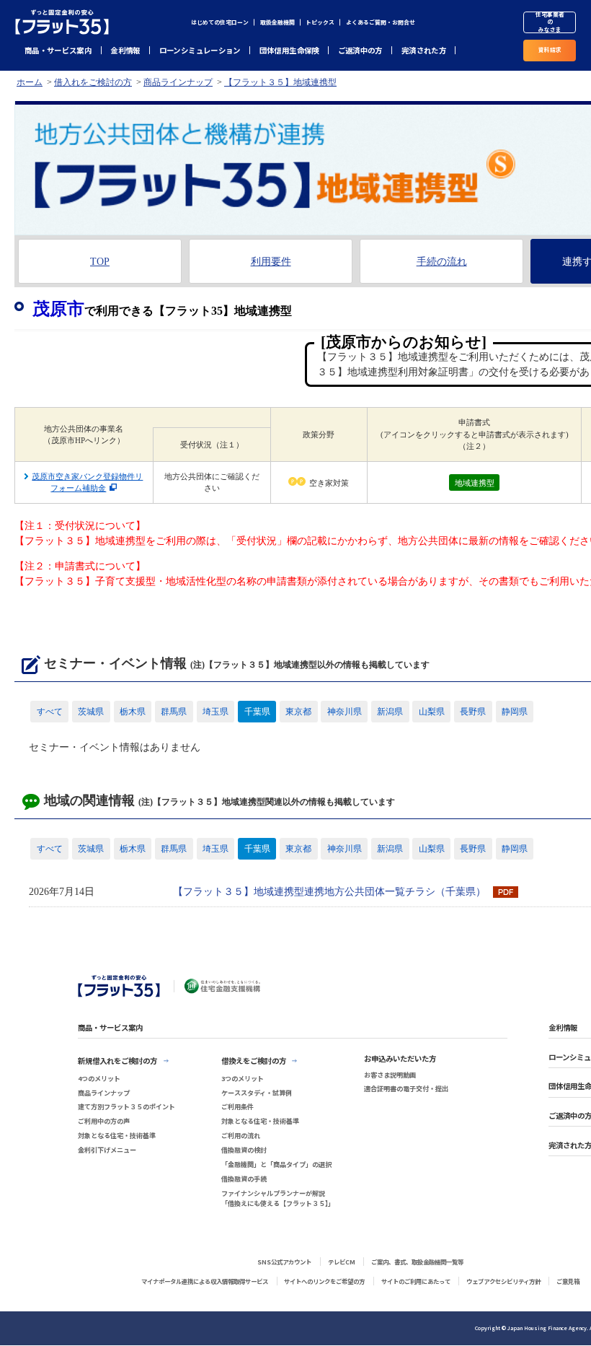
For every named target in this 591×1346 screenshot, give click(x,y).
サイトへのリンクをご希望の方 (324, 1281)
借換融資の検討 (244, 1150)
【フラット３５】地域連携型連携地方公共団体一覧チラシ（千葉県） (329, 891)
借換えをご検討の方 (253, 1060)
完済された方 (423, 50)
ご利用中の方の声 (104, 1121)
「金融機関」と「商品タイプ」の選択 (276, 1164)
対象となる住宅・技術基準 (117, 1135)
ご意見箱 (567, 1281)
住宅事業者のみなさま (550, 22)
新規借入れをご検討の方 (117, 1060)
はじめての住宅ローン (220, 22)
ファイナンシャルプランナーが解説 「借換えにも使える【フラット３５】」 (277, 1198)
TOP (100, 261)
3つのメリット (242, 1078)
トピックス (320, 22)
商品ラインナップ (178, 82)
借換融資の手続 (244, 1179)
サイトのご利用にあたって (415, 1281)
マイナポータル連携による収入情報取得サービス (204, 1281)
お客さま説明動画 (390, 1075)
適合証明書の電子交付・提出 (406, 1088)
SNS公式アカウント (284, 1261)
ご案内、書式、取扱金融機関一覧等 (417, 1261)
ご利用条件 (237, 1106)
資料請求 (549, 49)
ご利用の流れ (240, 1135)
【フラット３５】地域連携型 (280, 82)
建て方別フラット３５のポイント (126, 1106)
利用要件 (271, 261)
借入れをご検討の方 (93, 82)
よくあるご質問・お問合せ (380, 22)
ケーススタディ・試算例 (256, 1093)
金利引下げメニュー (107, 1150)
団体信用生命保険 (289, 50)
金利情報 (125, 50)
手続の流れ (442, 261)
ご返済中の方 (360, 50)
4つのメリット (99, 1078)
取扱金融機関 (277, 22)
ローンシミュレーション (200, 50)
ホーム (30, 82)
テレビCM (341, 1261)
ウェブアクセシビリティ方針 (503, 1281)
